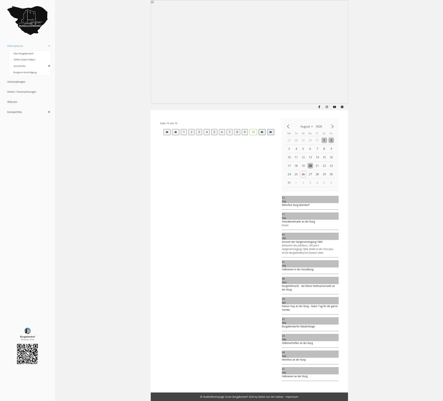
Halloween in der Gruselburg (297, 269)
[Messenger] (342, 107)
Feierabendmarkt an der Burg (298, 221)
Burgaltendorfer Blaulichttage (298, 326)
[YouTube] (334, 107)
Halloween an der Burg (295, 376)
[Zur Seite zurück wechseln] (175, 132)
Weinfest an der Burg (294, 359)
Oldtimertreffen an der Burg (297, 343)
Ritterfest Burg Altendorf (295, 205)
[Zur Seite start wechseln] (167, 132)
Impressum (292, 396)
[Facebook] (319, 107)
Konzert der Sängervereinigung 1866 (302, 241)
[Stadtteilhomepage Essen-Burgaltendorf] (27, 20)
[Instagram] (327, 107)
